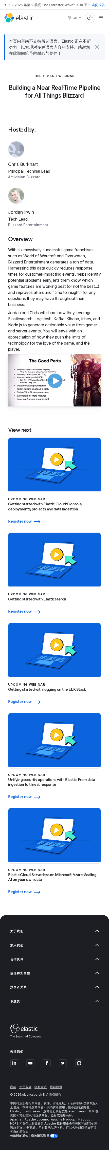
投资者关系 (18, 987)
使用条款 (25, 1087)
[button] (97, 47)
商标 (13, 1087)
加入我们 (17, 945)
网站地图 (56, 1087)
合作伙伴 (17, 959)
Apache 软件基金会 (58, 1123)
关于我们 (17, 931)
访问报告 (98, 5)
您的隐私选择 (40, 1135)
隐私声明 (40, 1087)
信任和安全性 (20, 973)
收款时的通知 (19, 1135)
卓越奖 (15, 1001)
